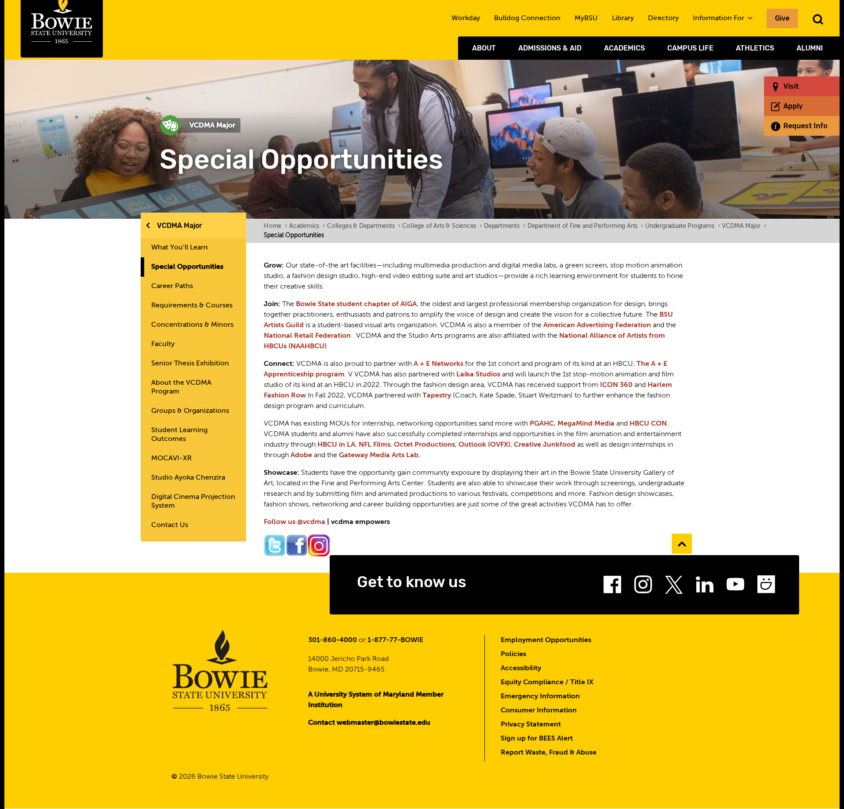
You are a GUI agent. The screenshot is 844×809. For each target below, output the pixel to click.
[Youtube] (735, 587)
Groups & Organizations (190, 411)
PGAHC (542, 423)
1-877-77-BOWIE (395, 640)
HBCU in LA (336, 444)
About (484, 48)
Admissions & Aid (550, 48)
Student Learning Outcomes (179, 435)
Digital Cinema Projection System (193, 501)
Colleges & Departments (363, 226)
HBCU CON (648, 423)
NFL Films (374, 444)
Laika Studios (478, 374)
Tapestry (436, 395)
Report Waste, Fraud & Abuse (549, 752)
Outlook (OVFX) (484, 444)
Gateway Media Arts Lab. (379, 455)
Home (275, 226)
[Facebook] (612, 587)
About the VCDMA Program (181, 387)
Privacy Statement (531, 724)
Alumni (810, 48)
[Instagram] (643, 587)
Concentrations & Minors (192, 325)
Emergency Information (540, 696)
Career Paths (172, 286)
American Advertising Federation (597, 325)
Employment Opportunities (546, 640)
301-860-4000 (332, 640)
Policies (513, 654)
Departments (504, 226)
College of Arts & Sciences (442, 226)
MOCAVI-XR (171, 458)
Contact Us (169, 525)
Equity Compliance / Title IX (547, 682)
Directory (663, 18)
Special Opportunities (187, 267)
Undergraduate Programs (682, 226)
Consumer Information (539, 710)
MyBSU (586, 18)
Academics (624, 48)
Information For (719, 18)
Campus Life (690, 48)
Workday (465, 18)
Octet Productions (424, 444)
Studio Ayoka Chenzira (188, 477)
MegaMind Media (586, 423)
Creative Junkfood (544, 444)
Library (623, 18)
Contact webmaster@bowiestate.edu (369, 722)
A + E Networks (438, 364)
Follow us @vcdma (294, 522)
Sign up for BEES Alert (537, 738)
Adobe (301, 455)
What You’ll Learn (179, 247)
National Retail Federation (307, 335)
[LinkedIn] (704, 587)
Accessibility (521, 668)
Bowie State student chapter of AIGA (356, 304)
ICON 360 (616, 385)
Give (782, 18)
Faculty (163, 344)
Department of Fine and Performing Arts (585, 226)
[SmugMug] (766, 587)
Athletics (755, 48)
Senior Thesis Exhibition (190, 363)
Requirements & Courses (192, 305)
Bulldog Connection (527, 18)
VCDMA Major (179, 225)
